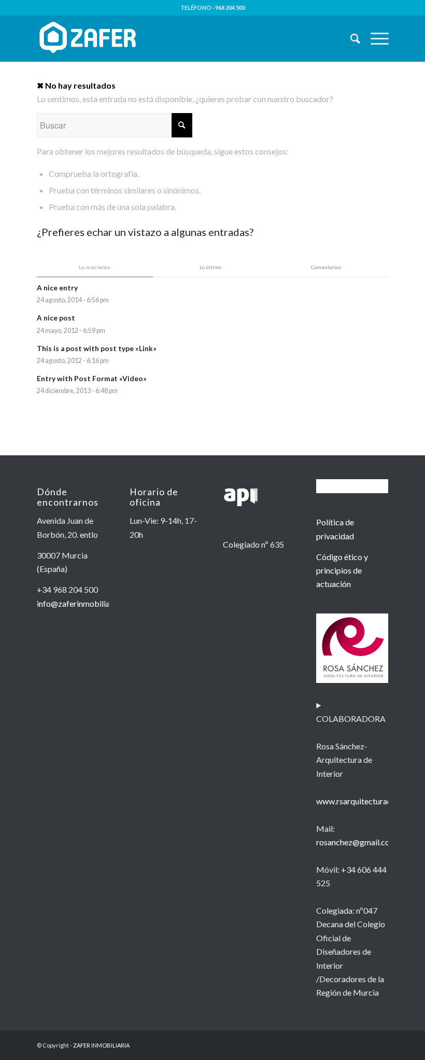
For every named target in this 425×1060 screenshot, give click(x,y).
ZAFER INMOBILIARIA (101, 1045)
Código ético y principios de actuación (342, 570)
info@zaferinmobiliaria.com (86, 603)
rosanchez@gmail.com (356, 842)
